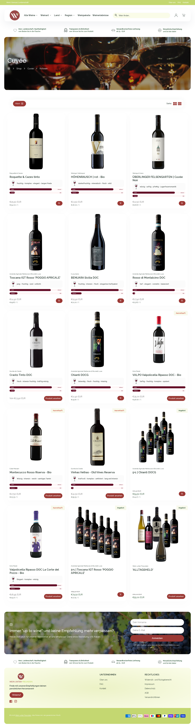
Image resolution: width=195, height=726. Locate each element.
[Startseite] (21, 677)
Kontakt (186, 2)
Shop (19, 68)
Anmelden (157, 638)
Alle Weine (31, 15)
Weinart (45, 15)
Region (70, 15)
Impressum (149, 684)
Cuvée (30, 68)
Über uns (172, 2)
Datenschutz (150, 688)
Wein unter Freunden (23, 715)
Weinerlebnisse (100, 15)
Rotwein (44, 68)
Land (58, 15)
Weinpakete (84, 15)
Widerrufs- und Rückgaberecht (158, 680)
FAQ (179, 2)
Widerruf (16, 695)
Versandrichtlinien (152, 697)
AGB (147, 693)
